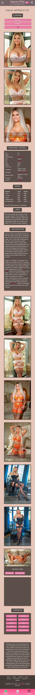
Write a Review (20, 573)
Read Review (9, 573)
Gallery (14, 677)
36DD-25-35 (21, 157)
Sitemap (18, 680)
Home (8, 677)
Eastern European (22, 172)
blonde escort (13, 283)
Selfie (11, 630)
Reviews (9, 678)
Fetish (23, 626)
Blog (26, 677)
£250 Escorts (23, 630)
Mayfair (19, 180)
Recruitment (17, 678)
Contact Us (25, 678)
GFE (24, 623)
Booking (21, 677)
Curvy (11, 626)
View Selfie (18, 20)
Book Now (18, 23)
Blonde (19, 161)
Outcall (11, 623)
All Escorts (11, 616)
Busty (11, 619)
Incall (23, 619)
